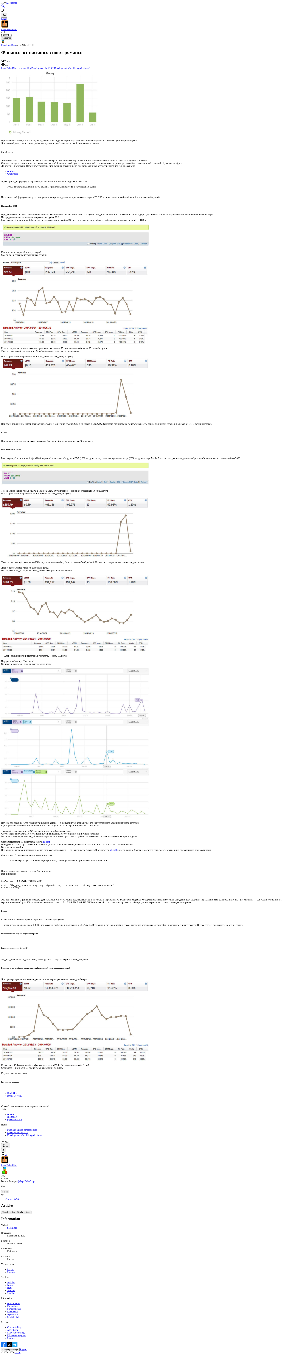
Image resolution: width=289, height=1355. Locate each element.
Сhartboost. (12, 173)
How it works (13, 1303)
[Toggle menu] (2, 3)
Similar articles (23, 1212)
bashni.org (12, 1228)
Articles (11, 1282)
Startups (11, 1338)
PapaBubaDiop (8, 45)
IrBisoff (46, 842)
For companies (14, 1309)
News (10, 1285)
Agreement (12, 1314)
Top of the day (8, 1212)
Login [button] (4, 19)
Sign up (11, 1272)
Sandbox (11, 1293)
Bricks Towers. (14, 1095)
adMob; (11, 171)
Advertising (12, 1330)
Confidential (13, 1317)
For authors (12, 1306)
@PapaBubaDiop (26, 1181)
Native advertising (16, 1332)
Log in (10, 1269)
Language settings (10, 1349)
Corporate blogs (14, 1327)
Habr (17, 1352)
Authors (11, 1290)
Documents (12, 1311)
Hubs (9, 1287)
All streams (11, 3)
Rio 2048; (12, 1093)
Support (23, 1349)
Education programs (16, 1335)
